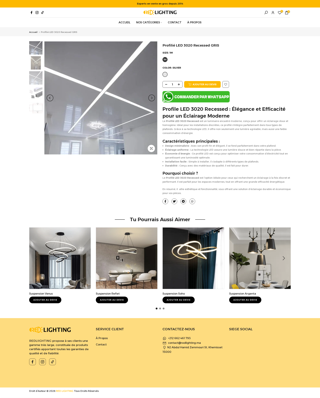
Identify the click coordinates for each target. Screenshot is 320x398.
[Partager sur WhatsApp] (192, 201)
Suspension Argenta (242, 293)
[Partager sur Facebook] (165, 201)
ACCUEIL (124, 22)
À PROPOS (194, 22)
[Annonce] (160, 4)
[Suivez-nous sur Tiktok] (42, 13)
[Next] (151, 98)
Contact (101, 344)
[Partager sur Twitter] (174, 201)
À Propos (102, 338)
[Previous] (50, 98)
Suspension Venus (41, 293)
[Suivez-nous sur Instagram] (37, 13)
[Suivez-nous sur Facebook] (31, 13)
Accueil (33, 32)
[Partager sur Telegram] (183, 201)
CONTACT (175, 22)
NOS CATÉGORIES (148, 22)
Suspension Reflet (108, 293)
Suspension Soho (173, 293)
